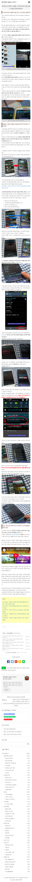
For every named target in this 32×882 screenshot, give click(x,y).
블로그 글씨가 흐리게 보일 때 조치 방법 (12, 734)
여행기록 (7, 833)
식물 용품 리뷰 (8, 854)
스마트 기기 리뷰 (9, 797)
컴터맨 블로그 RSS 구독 (9, 714)
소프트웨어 (6, 801)
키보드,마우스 (8, 782)
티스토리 (7, 772)
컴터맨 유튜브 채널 (8, 719)
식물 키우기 (6, 842)
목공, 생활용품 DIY (9, 859)
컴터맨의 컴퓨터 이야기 (9, 2)
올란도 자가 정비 (9, 811)
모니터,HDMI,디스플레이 (10, 785)
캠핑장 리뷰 (7, 825)
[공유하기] (7, 627)
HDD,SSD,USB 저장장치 (11, 780)
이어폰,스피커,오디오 (9, 787)
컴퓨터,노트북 (8, 777)
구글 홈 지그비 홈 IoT (10, 799)
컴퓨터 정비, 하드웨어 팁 (10, 763)
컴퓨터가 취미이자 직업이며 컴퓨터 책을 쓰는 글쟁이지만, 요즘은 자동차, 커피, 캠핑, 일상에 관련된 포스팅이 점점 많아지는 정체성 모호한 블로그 (13, 685)
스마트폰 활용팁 (9, 633)
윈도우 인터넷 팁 (9, 758)
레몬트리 (7, 850)
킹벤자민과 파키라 (9, 845)
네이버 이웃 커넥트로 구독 (10, 717)
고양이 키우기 (6, 840)
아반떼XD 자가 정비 (9, 813)
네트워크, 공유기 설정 (10, 768)
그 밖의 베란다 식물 (9, 852)
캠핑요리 (7, 830)
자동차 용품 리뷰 (9, 816)
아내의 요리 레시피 (9, 835)
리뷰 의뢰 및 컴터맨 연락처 (10, 729)
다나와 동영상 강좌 (9, 770)
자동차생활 (6, 806)
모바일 (4, 633)
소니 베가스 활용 (9, 804)
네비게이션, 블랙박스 (10, 818)
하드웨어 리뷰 (6, 775)
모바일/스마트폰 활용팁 (11, 652)
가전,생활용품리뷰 (9, 871)
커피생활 (7, 837)
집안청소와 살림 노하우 (10, 862)
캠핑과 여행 (6, 823)
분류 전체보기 (5, 753)
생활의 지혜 (6, 857)
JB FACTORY (19, 880)
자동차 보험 (7, 821)
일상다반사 (7, 869)
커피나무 (7, 847)
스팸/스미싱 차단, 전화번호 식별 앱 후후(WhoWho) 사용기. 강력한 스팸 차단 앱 (12, 639)
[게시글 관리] (9, 627)
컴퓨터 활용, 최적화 (7, 756)
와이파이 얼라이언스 (16, 534)
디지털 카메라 (8, 789)
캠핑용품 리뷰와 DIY (9, 828)
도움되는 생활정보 (9, 866)
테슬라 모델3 (8, 809)
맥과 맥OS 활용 (8, 760)
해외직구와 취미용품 (9, 864)
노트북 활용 (7, 765)
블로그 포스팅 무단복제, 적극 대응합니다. (13, 731)
